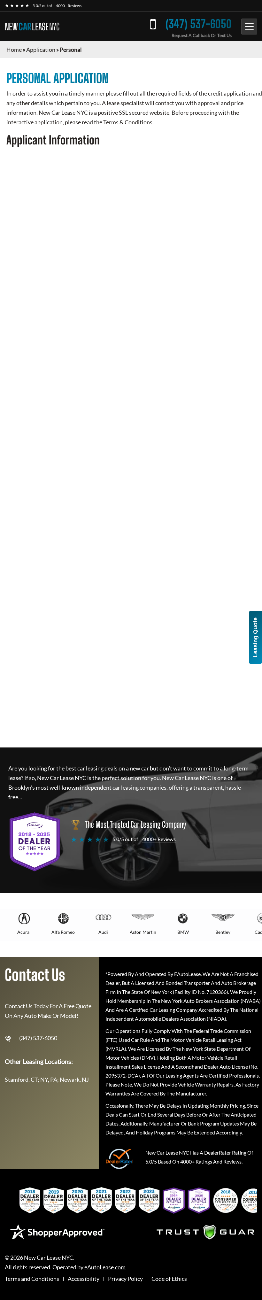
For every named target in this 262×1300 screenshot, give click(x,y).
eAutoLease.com (105, 1267)
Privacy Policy (125, 1279)
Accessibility (83, 1279)
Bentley (222, 932)
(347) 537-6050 (199, 23)
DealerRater (217, 1152)
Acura (23, 932)
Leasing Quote (255, 637)
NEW (32, 26)
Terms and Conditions (32, 1279)
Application (40, 49)
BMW (183, 932)
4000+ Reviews (68, 5)
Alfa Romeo (63, 932)
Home (14, 49)
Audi (103, 932)
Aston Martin (143, 932)
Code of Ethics (169, 1279)
